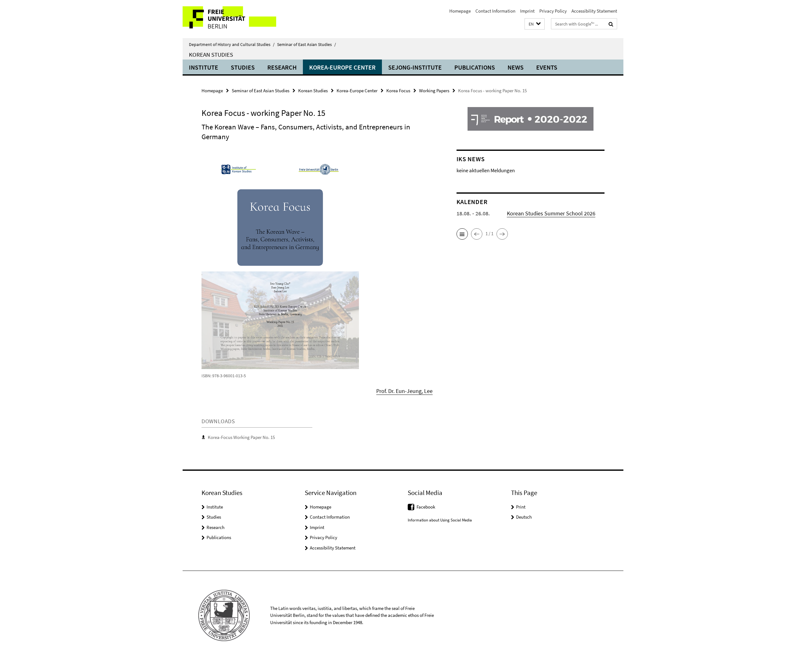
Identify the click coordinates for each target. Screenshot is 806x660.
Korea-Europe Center (342, 67)
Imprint (527, 11)
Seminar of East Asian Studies (306, 44)
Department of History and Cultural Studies (232, 44)
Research (282, 67)
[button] (535, 24)
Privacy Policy (553, 11)
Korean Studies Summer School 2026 (551, 213)
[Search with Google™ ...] (611, 24)
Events (546, 67)
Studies (243, 67)
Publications (474, 67)
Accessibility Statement (594, 11)
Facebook (426, 507)
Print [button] (520, 507)
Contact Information (495, 11)
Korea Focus (398, 91)
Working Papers (434, 91)
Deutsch (524, 517)
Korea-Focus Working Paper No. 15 (241, 437)
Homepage (460, 11)
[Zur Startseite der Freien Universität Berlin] (235, 19)
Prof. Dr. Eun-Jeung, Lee (404, 391)
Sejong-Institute (415, 67)
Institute (203, 67)
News (516, 67)
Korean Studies (211, 54)
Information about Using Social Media (440, 520)
